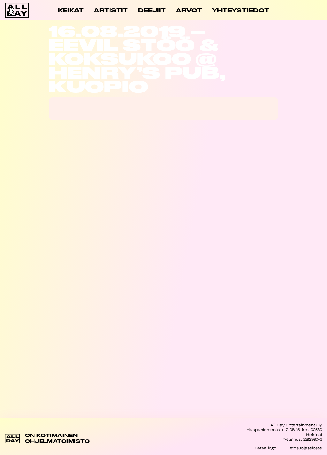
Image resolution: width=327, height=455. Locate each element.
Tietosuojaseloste (304, 448)
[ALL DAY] (21, 10)
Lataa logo (265, 448)
